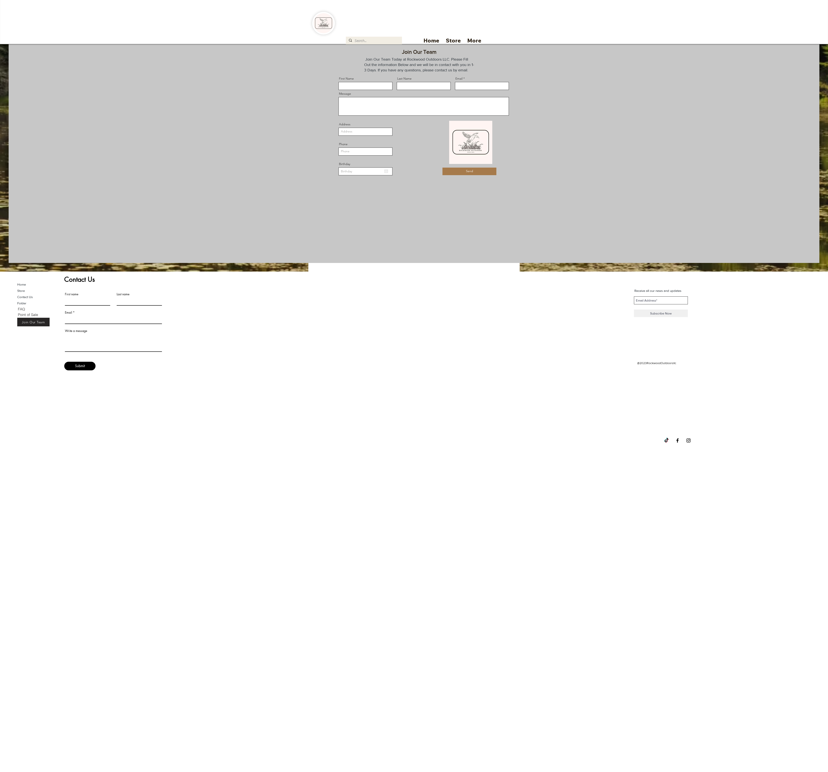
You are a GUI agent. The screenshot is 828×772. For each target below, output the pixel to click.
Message (345, 93)
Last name (123, 294)
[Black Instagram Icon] (688, 440)
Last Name (404, 78)
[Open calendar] (386, 171)
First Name (346, 78)
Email (459, 78)
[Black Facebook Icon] (677, 440)
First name (71, 294)
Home (21, 284)
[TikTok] (666, 440)
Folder (21, 303)
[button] (453, 40)
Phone (343, 144)
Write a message (76, 330)
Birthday (344, 163)
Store (21, 290)
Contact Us (25, 297)
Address (344, 124)
